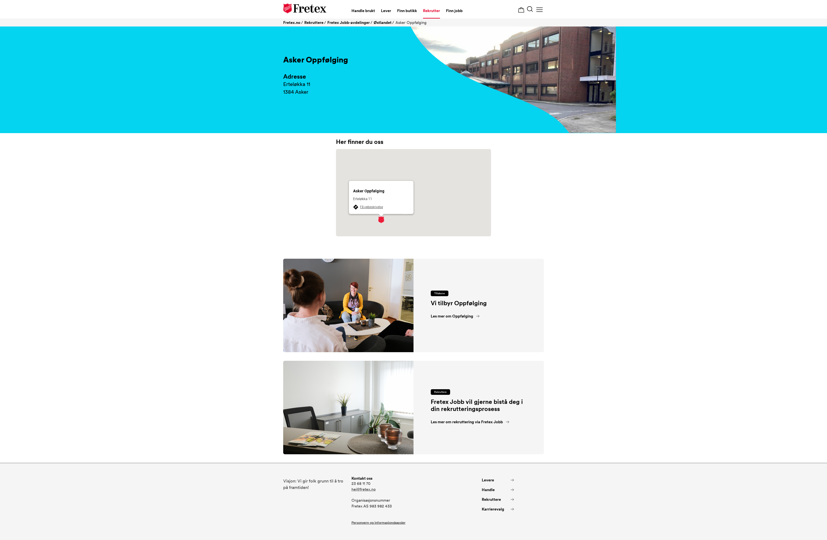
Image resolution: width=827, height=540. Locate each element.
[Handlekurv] (521, 10)
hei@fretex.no (363, 489)
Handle (488, 489)
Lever (386, 10)
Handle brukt (363, 10)
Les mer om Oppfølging (452, 316)
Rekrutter (431, 10)
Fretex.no (291, 22)
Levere (488, 480)
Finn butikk (407, 10)
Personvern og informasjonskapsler (378, 523)
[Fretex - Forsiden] (304, 9)
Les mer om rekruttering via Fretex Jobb (467, 422)
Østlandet (383, 22)
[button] (381, 219)
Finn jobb (454, 10)
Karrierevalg (493, 509)
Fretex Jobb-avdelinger (348, 22)
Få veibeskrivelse (371, 207)
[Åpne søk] (529, 10)
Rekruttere (313, 22)
